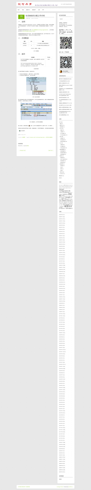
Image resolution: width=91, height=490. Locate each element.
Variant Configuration (64, 190)
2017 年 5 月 (61, 324)
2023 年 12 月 (61, 242)
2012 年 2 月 (61, 423)
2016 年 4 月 (61, 343)
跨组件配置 (62, 160)
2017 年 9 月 (61, 318)
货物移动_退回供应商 (63, 92)
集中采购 (69, 208)
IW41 (68, 185)
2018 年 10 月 (61, 301)
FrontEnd (61, 173)
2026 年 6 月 (61, 214)
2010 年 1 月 (61, 455)
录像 (71, 199)
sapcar (60, 186)
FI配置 (61, 130)
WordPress (70, 486)
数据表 (65, 200)
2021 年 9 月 (61, 256)
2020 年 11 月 (61, 267)
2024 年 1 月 (61, 240)
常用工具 (61, 172)
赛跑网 (60, 479)
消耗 (60, 202)
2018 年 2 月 (61, 309)
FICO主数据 (62, 133)
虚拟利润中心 (65, 203)
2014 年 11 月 (61, 366)
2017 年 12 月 (61, 313)
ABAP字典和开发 (63, 159)
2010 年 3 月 (61, 452)
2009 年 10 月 (61, 461)
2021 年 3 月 (61, 263)
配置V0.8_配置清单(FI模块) (63, 107)
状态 (63, 202)
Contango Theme (60, 486)
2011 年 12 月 (61, 427)
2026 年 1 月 (61, 216)
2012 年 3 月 (61, 421)
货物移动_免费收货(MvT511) (64, 103)
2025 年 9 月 (61, 225)
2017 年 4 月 (61, 326)
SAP (60, 122)
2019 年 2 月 (61, 292)
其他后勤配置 (62, 151)
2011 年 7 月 (61, 433)
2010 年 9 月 (61, 446)
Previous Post (22, 150)
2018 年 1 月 (61, 311)
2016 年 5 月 (61, 341)
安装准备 (61, 165)
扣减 (60, 200)
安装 (61, 167)
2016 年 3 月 (61, 345)
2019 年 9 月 (61, 280)
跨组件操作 (62, 162)
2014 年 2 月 (61, 385)
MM (60, 136)
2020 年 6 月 (61, 275)
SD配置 (61, 144)
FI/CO (61, 128)
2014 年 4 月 (61, 381)
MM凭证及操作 (62, 141)
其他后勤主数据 (63, 152)
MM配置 (23, 137)
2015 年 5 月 (61, 358)
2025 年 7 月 (61, 227)
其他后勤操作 (62, 154)
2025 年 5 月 (61, 231)
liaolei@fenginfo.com (63, 23)
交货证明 (65, 194)
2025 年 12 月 (61, 218)
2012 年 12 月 (61, 410)
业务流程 (61, 126)
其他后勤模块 (62, 149)
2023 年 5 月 (61, 248)
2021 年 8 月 (61, 258)
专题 (23, 9)
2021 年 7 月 (61, 261)
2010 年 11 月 (61, 442)
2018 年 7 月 (61, 305)
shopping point (68, 186)
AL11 (62, 185)
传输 (61, 170)
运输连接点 (62, 206)
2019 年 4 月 (61, 288)
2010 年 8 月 (61, 448)
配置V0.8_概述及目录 (63, 83)
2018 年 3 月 (61, 307)
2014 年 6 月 (61, 377)
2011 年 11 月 (61, 429)
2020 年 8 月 (61, 271)
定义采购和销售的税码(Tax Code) (65, 99)
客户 (64, 199)
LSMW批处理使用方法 (63, 81)
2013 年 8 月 (61, 396)
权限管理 (61, 157)
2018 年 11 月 (61, 299)
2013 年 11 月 (61, 389)
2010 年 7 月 (61, 450)
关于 (43, 9)
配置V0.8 (28, 9)
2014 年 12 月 (61, 364)
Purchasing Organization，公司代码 (42, 137)
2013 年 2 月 (61, 406)
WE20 (70, 192)
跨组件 (61, 155)
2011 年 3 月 (61, 438)
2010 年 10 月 (61, 444)
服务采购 (70, 200)
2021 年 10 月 (61, 254)
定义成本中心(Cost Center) (64, 105)
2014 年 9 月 (61, 370)
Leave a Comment (34, 18)
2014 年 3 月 (61, 383)
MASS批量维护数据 (62, 114)
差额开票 (68, 199)
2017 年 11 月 (61, 315)
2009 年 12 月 (61, 457)
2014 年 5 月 (61, 379)
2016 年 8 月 (61, 336)
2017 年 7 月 (61, 322)
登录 (28, 145)
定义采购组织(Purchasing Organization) (40, 29)
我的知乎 (34, 9)
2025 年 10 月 (61, 223)
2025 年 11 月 (61, 221)
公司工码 (66, 196)
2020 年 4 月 (61, 277)
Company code (32, 137)
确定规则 (66, 202)
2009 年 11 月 (61, 459)
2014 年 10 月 (61, 368)
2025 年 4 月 (61, 233)
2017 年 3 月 (61, 328)
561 (60, 185)
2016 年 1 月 (61, 347)
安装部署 (61, 164)
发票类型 (63, 197)
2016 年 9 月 (61, 334)
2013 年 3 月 (61, 404)
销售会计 (64, 208)
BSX (65, 185)
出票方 (69, 196)
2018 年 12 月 (61, 296)
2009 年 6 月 (61, 469)
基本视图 (68, 197)
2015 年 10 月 (61, 353)
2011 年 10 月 (61, 431)
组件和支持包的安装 (62, 97)
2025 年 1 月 (61, 235)
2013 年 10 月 (61, 391)
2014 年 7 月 (61, 374)
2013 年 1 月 (61, 408)
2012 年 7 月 (61, 417)
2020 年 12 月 (61, 265)
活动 (60, 177)
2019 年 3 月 (61, 290)
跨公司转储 (67, 205)
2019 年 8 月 (61, 282)
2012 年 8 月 (61, 415)
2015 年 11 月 (61, 351)
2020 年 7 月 (61, 273)
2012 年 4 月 (61, 419)
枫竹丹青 (28, 486)
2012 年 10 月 (61, 412)
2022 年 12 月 (61, 252)
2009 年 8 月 (61, 465)
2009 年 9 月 (61, 463)
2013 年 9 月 (61, 393)
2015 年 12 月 (61, 349)
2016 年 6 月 (61, 339)
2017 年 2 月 (61, 330)
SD (60, 143)
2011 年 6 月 (61, 436)
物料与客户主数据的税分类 (64, 78)
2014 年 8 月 (61, 372)
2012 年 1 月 (61, 425)
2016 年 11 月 (61, 332)
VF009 (61, 192)
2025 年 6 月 (61, 229)
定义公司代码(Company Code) (29, 31)
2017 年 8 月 (61, 320)
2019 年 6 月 (61, 284)
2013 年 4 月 (61, 402)
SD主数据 (62, 146)
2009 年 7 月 (61, 467)
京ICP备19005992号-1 (22, 486)
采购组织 (50, 137)
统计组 (61, 203)
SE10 (63, 186)
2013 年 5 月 (61, 400)
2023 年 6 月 (61, 246)
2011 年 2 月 (61, 440)
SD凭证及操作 (62, 147)
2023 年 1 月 (61, 250)
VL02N (66, 192)
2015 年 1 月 (61, 362)
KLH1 (71, 185)
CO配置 (61, 131)
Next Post (51, 150)
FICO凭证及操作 (63, 135)
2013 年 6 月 (61, 398)
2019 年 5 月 (61, 286)
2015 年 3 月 (61, 360)
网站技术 (60, 175)
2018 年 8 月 (61, 303)
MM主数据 (62, 139)
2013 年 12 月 (61, 387)
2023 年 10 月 (61, 244)
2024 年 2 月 (61, 237)
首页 (18, 9)
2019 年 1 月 (61, 294)
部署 (61, 168)
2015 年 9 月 (61, 355)
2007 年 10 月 (61, 471)
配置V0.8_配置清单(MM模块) (64, 109)
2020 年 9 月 (61, 269)
